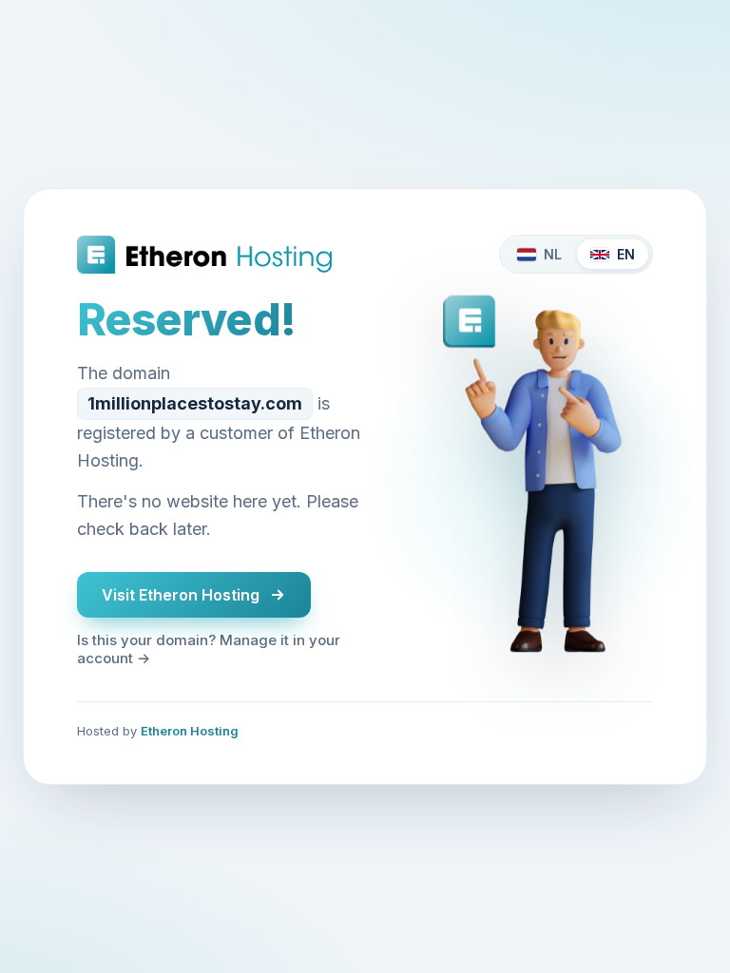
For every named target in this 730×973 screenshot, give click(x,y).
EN (626, 254)
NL (553, 254)
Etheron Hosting (190, 730)
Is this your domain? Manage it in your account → (208, 649)
